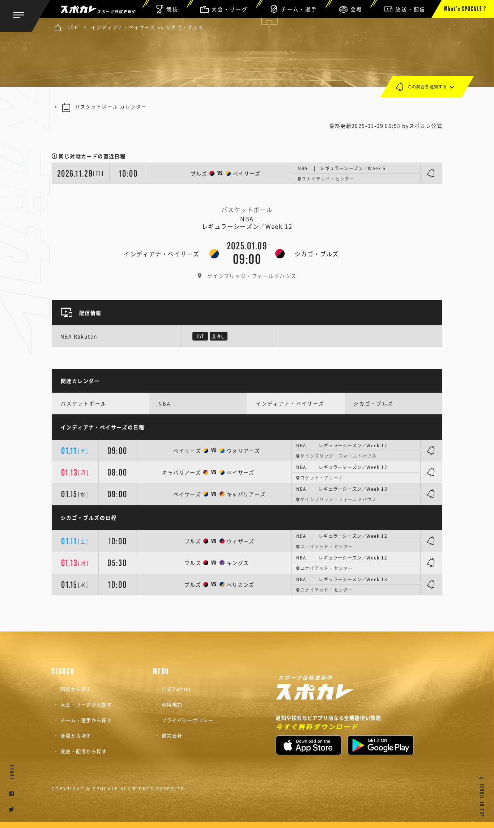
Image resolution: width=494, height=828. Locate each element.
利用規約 (172, 704)
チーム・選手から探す (86, 720)
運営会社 (172, 735)
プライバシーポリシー (187, 720)
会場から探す (75, 735)
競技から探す (75, 688)
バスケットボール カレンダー (111, 107)
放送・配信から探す (83, 751)
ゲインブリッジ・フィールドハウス (251, 275)
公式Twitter (176, 688)
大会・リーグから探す (86, 704)
